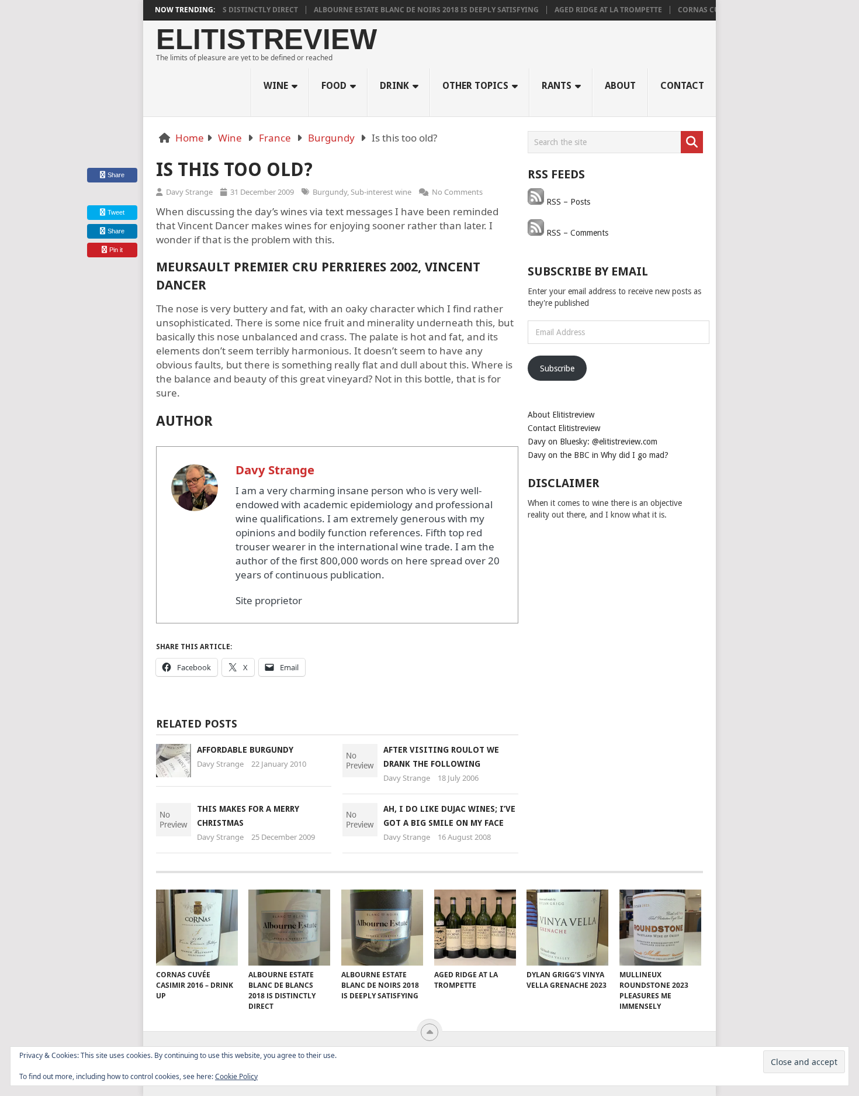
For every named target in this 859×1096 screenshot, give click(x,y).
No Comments (457, 192)
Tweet (115, 212)
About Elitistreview (561, 414)
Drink (394, 85)
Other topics (475, 85)
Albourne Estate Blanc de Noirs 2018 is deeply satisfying (409, 10)
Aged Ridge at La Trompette (591, 10)
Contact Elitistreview (564, 428)
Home (189, 137)
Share (116, 174)
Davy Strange (189, 192)
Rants (556, 85)
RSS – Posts (567, 201)
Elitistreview (266, 39)
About (620, 85)
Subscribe (557, 368)
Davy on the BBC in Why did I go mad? (598, 455)
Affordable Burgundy (245, 749)
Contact (682, 85)
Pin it (116, 249)
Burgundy (331, 137)
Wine (276, 85)
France (275, 137)
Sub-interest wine (381, 192)
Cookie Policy (236, 1076)
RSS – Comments (576, 232)
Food (334, 85)
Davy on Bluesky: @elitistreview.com (592, 441)
